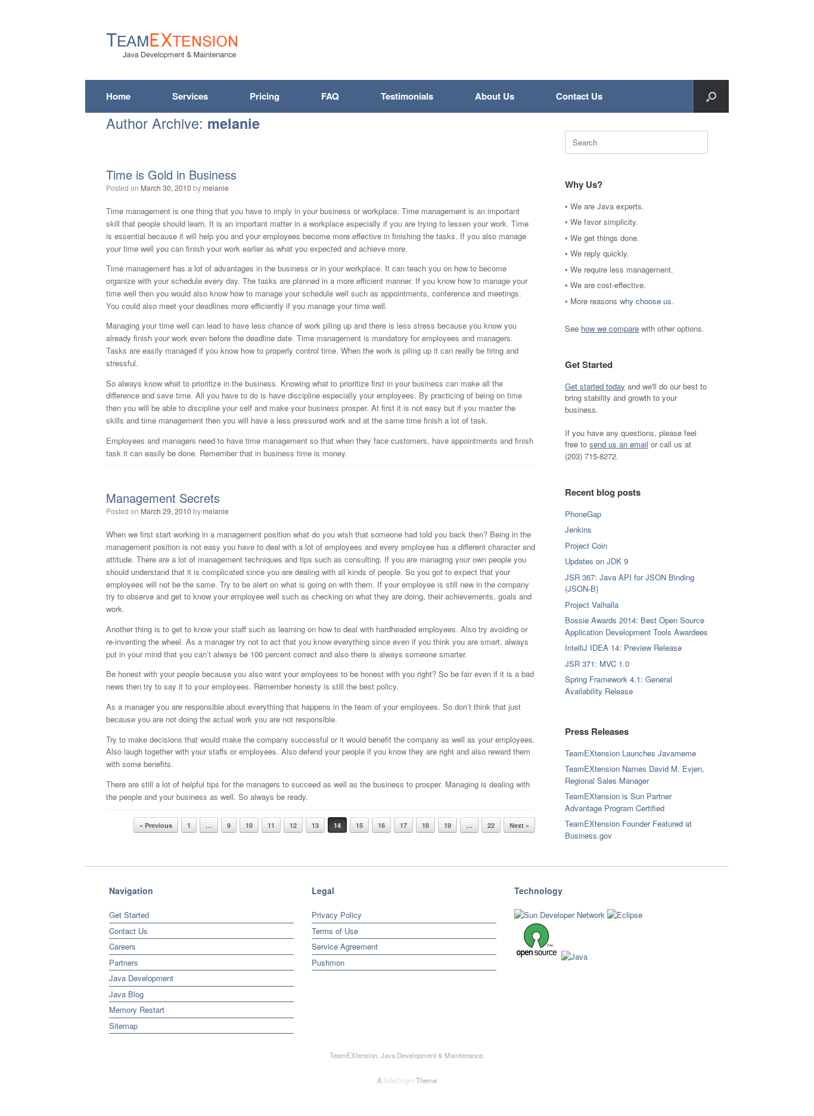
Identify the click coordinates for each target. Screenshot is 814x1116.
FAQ (330, 96)
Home (118, 96)
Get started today (595, 386)
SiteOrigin (399, 1080)
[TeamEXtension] (171, 46)
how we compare (610, 328)
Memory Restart (136, 1009)
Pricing (264, 96)
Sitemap (123, 1025)
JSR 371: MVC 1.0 (597, 663)
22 (491, 825)
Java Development (141, 978)
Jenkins (578, 529)
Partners (123, 962)
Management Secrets (163, 497)
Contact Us (579, 96)
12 (293, 825)
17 (403, 825)
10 (249, 825)
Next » (519, 825)
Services (190, 96)
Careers (122, 946)
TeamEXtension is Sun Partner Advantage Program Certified (618, 802)
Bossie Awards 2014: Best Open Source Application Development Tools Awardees (636, 626)
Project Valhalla (592, 604)
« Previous (155, 825)
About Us (494, 96)
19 (447, 825)
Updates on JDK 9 (596, 561)
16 (381, 825)
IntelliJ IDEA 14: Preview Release (623, 647)
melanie (233, 123)
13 (315, 825)
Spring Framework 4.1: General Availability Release (618, 685)
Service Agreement (345, 946)
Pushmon (328, 962)
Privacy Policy (337, 914)
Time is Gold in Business (171, 174)
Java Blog (126, 994)
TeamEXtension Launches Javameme (630, 753)
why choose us (646, 301)
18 (425, 825)
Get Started (129, 914)
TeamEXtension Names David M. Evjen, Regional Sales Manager (634, 774)
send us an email (618, 444)
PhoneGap (583, 514)
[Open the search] (711, 96)
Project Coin (586, 545)
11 (271, 825)
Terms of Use (335, 930)
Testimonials (407, 96)
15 (359, 825)
